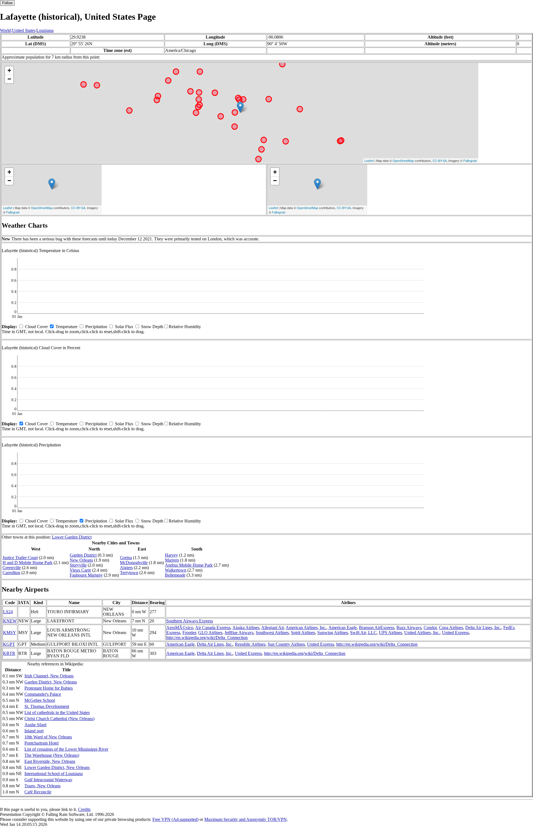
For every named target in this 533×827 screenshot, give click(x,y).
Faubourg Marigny (86, 575)
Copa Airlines (451, 627)
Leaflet (369, 160)
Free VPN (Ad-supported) (175, 819)
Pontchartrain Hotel (41, 743)
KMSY (9, 632)
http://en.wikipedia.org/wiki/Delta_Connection (207, 637)
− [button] (9, 79)
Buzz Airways (408, 627)
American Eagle (342, 627)
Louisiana (45, 30)
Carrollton (11, 572)
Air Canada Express (212, 627)
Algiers (126, 567)
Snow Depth (152, 326)
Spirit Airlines (303, 632)
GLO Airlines (210, 632)
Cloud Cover (36, 326)
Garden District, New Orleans (50, 682)
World (5, 30)
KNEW (10, 621)
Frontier (189, 632)
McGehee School (39, 700)
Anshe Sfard (35, 724)
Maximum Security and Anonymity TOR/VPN (245, 819)
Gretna (126, 557)
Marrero (172, 560)
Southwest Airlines (272, 632)
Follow (7, 3)
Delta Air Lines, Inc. (483, 627)
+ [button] (9, 70)
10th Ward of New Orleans (48, 737)
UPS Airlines (390, 632)
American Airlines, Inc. (306, 627)
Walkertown (175, 570)
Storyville (78, 565)
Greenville (11, 567)
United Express (455, 632)
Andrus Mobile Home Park (189, 565)
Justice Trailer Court (20, 557)
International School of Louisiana (53, 773)
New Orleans (81, 560)
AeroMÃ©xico (179, 627)
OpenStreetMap (403, 160)
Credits (84, 809)
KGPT (9, 644)
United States (23, 30)
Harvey (171, 555)
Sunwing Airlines (332, 632)
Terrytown (129, 572)
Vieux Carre (80, 570)
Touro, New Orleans (42, 785)
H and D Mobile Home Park (27, 562)
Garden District (83, 555)
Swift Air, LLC (363, 632)
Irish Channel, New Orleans (49, 675)
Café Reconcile (37, 792)
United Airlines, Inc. (422, 632)
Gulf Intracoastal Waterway (48, 779)
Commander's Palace (42, 694)
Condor (430, 627)
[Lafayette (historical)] (240, 107)
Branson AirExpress (376, 627)
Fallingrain (470, 160)
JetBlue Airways (239, 632)
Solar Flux (124, 326)
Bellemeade (175, 575)
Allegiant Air (272, 627)
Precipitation (96, 326)
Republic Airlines (250, 644)
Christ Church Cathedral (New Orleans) (59, 718)
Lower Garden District (72, 537)
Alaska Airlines (245, 627)
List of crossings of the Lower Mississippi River (66, 749)
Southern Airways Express (189, 621)
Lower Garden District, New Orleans (57, 767)
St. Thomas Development (46, 706)
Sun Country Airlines (286, 644)
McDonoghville (134, 562)
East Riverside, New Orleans (49, 761)
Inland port (34, 730)
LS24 (8, 611)
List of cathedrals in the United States (57, 712)
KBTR (9, 653)
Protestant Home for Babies (48, 688)
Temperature (66, 326)
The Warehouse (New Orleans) (51, 755)
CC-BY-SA (440, 160)
